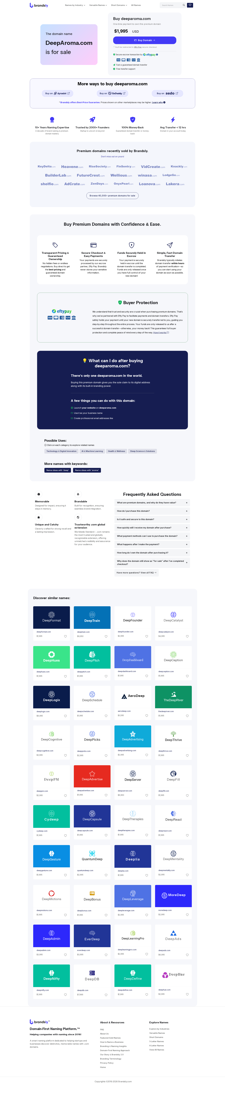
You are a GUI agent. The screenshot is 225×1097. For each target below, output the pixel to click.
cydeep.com (41, 831)
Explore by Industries (159, 1029)
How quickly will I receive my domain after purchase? (144, 528)
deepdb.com (82, 990)
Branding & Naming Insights (113, 1046)
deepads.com (164, 950)
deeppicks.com (83, 751)
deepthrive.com (165, 751)
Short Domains (118, 5)
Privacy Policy (107, 1063)
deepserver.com (125, 791)
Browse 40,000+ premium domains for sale (112, 196)
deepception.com (166, 671)
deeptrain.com (83, 632)
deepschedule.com (85, 711)
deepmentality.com (166, 870)
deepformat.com (43, 632)
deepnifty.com (42, 990)
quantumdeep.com (85, 870)
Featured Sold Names (110, 1038)
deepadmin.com (43, 950)
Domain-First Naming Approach (115, 1050)
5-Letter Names (156, 1041)
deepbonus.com (84, 910)
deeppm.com (42, 791)
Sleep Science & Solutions (142, 451)
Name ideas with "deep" (57, 470)
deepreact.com (165, 831)
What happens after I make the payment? (138, 544)
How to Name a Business (111, 1042)
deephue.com (164, 990)
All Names (136, 5)
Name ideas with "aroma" (87, 470)
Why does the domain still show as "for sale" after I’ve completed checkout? (150, 562)
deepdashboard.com (127, 671)
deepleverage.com (126, 910)
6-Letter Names (156, 1045)
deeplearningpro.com (127, 950)
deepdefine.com (125, 990)
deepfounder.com (125, 632)
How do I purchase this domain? (133, 511)
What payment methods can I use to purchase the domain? (147, 536)
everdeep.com (83, 950)
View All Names (156, 1050)
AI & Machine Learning (92, 451)
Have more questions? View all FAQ (135, 573)
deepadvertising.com (127, 750)
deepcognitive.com (44, 751)
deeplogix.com (42, 711)
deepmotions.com (44, 910)
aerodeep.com (124, 711)
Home (103, 1067)
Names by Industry (74, 5)
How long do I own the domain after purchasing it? (142, 553)
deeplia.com (123, 871)
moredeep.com (165, 910)
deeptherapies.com (126, 830)
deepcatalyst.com (166, 632)
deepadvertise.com (85, 790)
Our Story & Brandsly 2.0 (112, 1054)
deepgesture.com (44, 870)
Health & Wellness (116, 451)
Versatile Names (97, 5)
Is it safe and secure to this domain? (135, 519)
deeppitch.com (83, 672)
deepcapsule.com (85, 831)
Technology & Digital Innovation (61, 451)
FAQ (102, 1029)
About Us (104, 1034)
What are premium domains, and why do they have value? (146, 503)
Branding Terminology (110, 1059)
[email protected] (122, 418)
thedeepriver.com (166, 711)
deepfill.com (163, 791)
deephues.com (42, 672)
